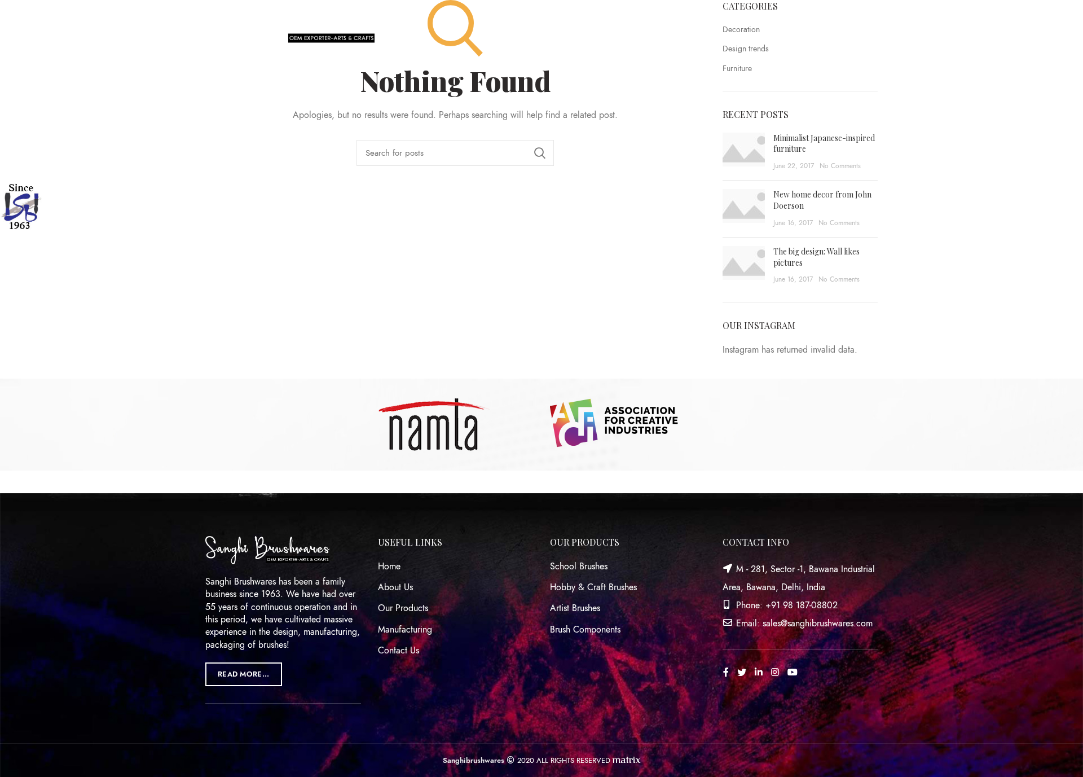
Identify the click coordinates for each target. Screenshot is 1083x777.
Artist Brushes (575, 608)
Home (389, 566)
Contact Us (398, 650)
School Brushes (578, 566)
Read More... (244, 674)
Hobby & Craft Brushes (593, 587)
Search (540, 153)
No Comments (840, 165)
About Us (395, 587)
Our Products (403, 608)
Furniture (737, 68)
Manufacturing (405, 630)
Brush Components (585, 630)
